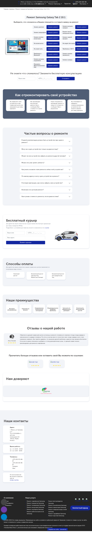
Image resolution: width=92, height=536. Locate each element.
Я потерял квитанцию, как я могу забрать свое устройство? (42, 183)
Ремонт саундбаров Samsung (57, 513)
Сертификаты (9, 503)
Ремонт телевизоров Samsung (36, 505)
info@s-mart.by (14, 480)
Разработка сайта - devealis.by (57, 529)
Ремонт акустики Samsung (56, 515)
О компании (40, 4)
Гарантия (67, 3)
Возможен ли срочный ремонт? (33, 190)
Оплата (75, 3)
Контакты (83, 4)
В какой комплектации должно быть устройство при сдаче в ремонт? (42, 141)
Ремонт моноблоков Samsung (57, 505)
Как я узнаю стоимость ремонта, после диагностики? (40, 196)
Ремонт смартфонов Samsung (36, 501)
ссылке (47, 227)
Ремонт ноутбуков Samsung (35, 509)
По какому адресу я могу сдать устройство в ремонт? (40, 176)
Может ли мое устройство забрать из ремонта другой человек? (44, 156)
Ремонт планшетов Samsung (24, 9)
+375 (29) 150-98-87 (17, 463)
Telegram (15, 466)
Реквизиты (8, 505)
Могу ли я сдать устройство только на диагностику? (40, 149)
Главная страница (9, 9)
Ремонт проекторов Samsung (57, 507)
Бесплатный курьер (80, 508)
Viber (13, 468)
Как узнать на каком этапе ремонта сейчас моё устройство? (42, 169)
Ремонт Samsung (54, 4)
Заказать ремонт (53, 27)
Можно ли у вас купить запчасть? (33, 163)
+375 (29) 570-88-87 (17, 460)
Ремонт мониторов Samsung (35, 507)
